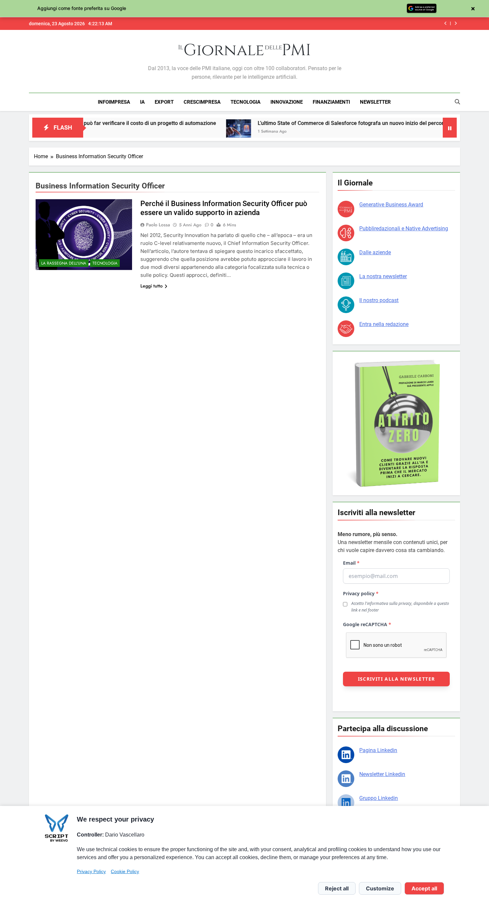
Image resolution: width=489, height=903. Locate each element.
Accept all (424, 888)
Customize (380, 888)
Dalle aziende (375, 252)
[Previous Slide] (445, 23)
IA (142, 102)
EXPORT (164, 102)
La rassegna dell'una (63, 263)
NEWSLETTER (375, 102)
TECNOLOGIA (245, 102)
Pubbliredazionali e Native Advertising (403, 228)
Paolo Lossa (158, 224)
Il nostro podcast (379, 300)
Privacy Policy (91, 871)
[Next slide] (455, 23)
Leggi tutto (151, 285)
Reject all (337, 888)
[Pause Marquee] (450, 128)
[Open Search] (457, 101)
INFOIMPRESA (114, 102)
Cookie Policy (125, 871)
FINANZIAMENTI (331, 102)
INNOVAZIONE (286, 102)
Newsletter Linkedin (382, 774)
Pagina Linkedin (378, 750)
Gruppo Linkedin (378, 798)
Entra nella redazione (383, 324)
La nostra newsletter (383, 276)
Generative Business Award (391, 204)
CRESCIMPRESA (202, 102)
